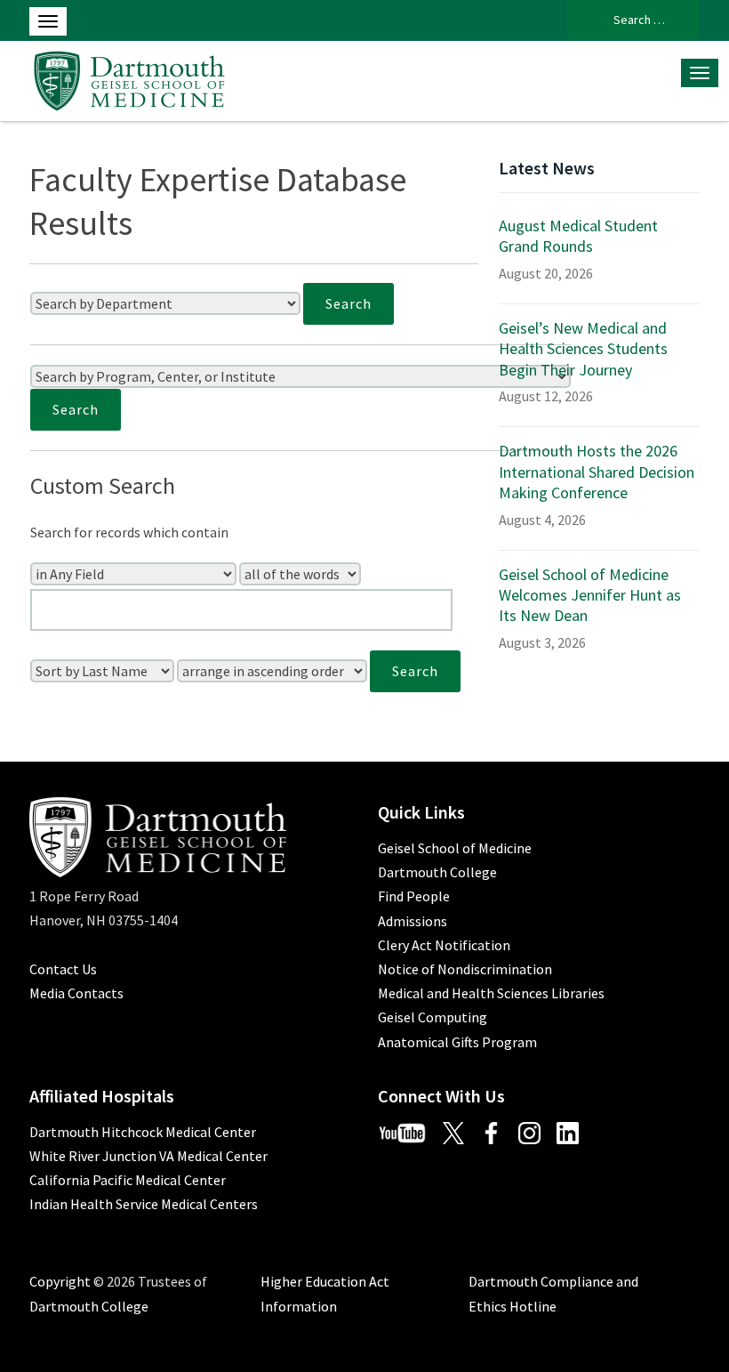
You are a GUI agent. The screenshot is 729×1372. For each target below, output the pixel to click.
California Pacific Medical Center (127, 1180)
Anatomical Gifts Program (457, 1042)
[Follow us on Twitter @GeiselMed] (460, 1132)
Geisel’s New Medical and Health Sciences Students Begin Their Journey (583, 349)
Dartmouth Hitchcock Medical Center (142, 1132)
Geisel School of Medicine (455, 848)
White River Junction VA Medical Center (148, 1156)
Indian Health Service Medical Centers (143, 1204)
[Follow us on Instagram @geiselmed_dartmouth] (536, 1132)
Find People (414, 896)
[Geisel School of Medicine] (129, 78)
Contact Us (63, 969)
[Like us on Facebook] (498, 1132)
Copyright (60, 1281)
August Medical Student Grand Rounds (578, 235)
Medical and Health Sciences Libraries (491, 993)
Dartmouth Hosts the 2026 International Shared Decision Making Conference (596, 471)
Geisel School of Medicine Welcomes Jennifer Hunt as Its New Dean (590, 595)
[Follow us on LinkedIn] (574, 1132)
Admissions (412, 921)
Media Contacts (76, 993)
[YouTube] (409, 1132)
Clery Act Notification (444, 945)
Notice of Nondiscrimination (465, 969)
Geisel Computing (432, 1017)
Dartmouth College (437, 872)
